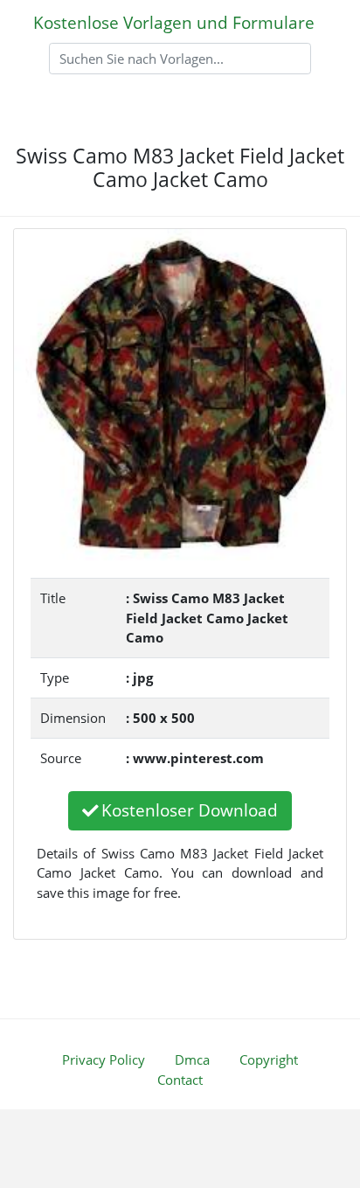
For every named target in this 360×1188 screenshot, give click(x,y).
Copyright (268, 1059)
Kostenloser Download (189, 810)
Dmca (192, 1059)
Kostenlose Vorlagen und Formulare (174, 22)
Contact (180, 1079)
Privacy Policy (103, 1059)
